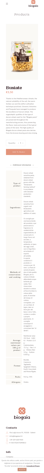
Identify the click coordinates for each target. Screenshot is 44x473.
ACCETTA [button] (22, 469)
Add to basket (18, 152)
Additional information (22, 165)
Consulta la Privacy (33, 466)
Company (9, 457)
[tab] (22, 165)
